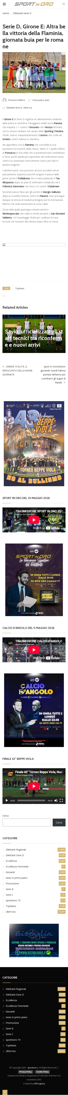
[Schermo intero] (61, 800)
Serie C (9, 894)
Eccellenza (11, 860)
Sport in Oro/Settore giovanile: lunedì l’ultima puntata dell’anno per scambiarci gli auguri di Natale (53, 374)
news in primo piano (16, 877)
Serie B (9, 889)
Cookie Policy (42, 1072)
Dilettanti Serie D (22, 13)
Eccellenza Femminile (17, 866)
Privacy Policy (25, 1072)
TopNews (19, 288)
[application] (34, 786)
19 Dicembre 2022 (40, 100)
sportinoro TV (13, 900)
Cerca (5, 815)
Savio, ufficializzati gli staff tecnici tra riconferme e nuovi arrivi (34, 338)
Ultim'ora (27, 107)
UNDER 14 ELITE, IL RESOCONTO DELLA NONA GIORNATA (17, 370)
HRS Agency (39, 1083)
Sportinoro (33, 1067)
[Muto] (56, 800)
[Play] (6, 800)
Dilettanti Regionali (16, 849)
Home (5, 13)
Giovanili (10, 872)
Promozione (12, 883)
